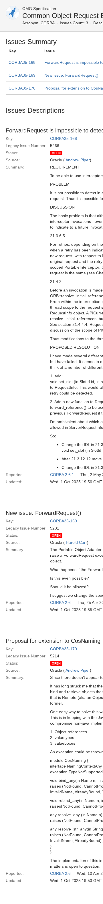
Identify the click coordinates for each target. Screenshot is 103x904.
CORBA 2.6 (60, 602)
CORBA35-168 (22, 62)
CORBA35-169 (22, 75)
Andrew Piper (78, 160)
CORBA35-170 (22, 88)
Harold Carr (76, 542)
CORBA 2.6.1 (62, 474)
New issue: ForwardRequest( (71, 75)
